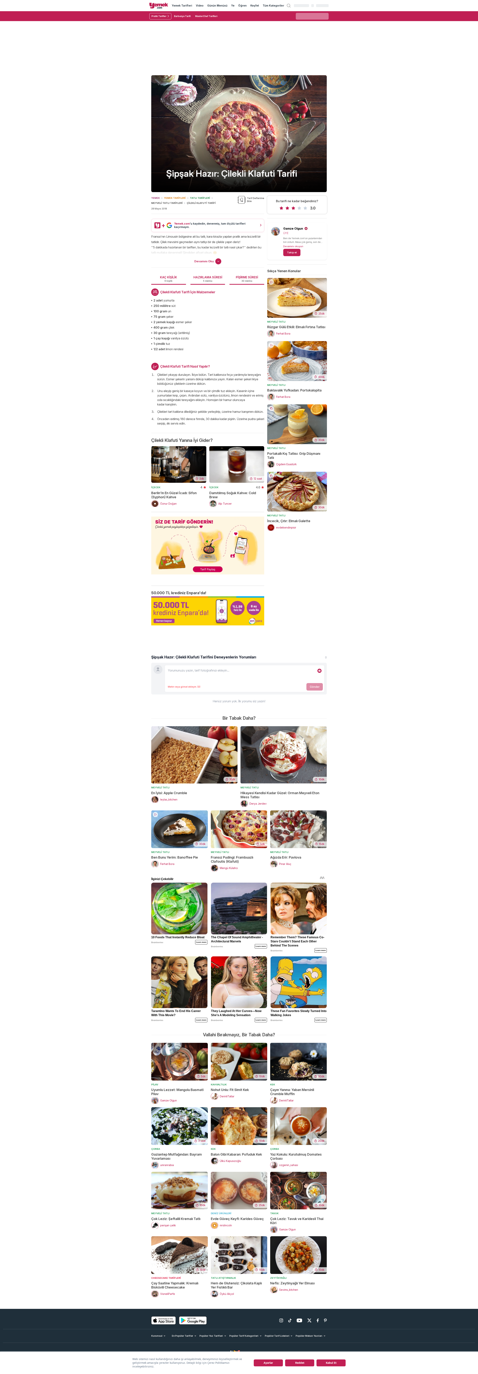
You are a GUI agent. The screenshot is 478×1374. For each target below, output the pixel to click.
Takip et (292, 252)
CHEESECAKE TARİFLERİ (166, 1277)
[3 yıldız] (293, 208)
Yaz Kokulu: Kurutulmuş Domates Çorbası (296, 1156)
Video (200, 5)
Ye (233, 5)
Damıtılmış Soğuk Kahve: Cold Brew (232, 495)
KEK (272, 1084)
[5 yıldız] (305, 208)
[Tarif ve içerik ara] (288, 5)
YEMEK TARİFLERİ (175, 197)
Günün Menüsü (217, 5)
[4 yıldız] (299, 208)
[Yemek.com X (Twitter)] (309, 1320)
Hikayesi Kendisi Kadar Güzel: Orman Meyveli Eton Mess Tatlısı (279, 795)
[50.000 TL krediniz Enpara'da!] (207, 610)
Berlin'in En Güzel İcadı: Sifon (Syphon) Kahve (174, 495)
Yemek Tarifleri (182, 5)
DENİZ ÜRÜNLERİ (221, 1213)
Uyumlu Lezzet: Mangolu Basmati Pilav (177, 1092)
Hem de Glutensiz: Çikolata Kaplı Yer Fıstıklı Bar (236, 1285)
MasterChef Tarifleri (206, 16)
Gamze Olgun (293, 228)
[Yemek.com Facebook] (318, 1320)
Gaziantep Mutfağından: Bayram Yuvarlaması (176, 1156)
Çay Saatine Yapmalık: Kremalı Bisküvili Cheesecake (174, 1285)
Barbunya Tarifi (182, 16)
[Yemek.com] (158, 6)
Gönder (314, 686)
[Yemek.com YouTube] (299, 1320)
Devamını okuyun (293, 246)
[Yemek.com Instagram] (281, 1320)
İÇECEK (155, 487)
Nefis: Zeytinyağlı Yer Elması (292, 1283)
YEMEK (155, 197)
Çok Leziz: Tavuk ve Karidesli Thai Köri (296, 1221)
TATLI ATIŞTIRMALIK (223, 1277)
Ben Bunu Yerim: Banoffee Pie (174, 857)
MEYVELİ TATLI (276, 321)
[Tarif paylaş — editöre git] (207, 543)
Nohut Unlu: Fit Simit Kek (230, 1090)
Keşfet (254, 5)
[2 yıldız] (287, 208)
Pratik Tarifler (158, 16)
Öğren (242, 5)
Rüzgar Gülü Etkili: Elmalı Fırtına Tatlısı (296, 327)
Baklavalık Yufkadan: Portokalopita (294, 390)
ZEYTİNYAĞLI (278, 1277)
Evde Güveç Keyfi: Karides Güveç (237, 1219)
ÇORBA (155, 1148)
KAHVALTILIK (219, 1084)
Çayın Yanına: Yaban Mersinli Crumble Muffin (292, 1092)
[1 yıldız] (281, 208)
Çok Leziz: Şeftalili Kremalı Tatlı (175, 1219)
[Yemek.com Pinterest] (325, 1320)
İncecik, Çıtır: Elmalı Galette (288, 521)
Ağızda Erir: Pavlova (285, 857)
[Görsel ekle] (319, 670)
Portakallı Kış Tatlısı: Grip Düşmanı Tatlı (293, 456)
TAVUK (274, 1213)
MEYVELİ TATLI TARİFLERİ (167, 202)
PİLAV (154, 1084)
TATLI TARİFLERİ (200, 197)
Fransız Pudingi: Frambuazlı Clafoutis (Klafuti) (232, 859)
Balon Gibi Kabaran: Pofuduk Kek (236, 1154)
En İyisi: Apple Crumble (169, 793)
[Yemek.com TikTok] (289, 1320)
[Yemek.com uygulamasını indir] (163, 1320)
